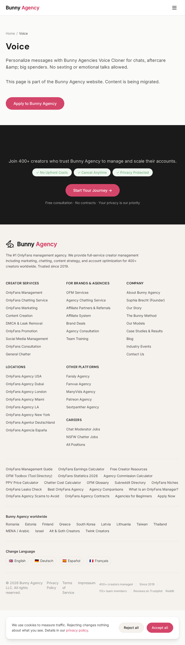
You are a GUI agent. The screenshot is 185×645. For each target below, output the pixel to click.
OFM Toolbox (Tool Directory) (29, 476)
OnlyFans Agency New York (28, 415)
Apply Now (166, 496)
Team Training (77, 339)
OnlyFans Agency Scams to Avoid (32, 496)
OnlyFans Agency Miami (25, 399)
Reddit (169, 591)
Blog (129, 339)
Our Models (135, 323)
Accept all (160, 628)
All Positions (75, 444)
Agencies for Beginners (133, 496)
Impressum (86, 583)
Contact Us (135, 354)
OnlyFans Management (24, 292)
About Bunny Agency (143, 292)
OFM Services (77, 292)
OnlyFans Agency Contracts (87, 496)
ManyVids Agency (80, 392)
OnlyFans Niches (165, 482)
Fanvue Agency (78, 384)
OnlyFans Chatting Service (27, 300)
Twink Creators (97, 531)
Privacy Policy (53, 585)
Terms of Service (68, 587)
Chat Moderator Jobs (83, 429)
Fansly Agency (78, 376)
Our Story (134, 308)
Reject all (131, 628)
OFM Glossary (98, 482)
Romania (12, 524)
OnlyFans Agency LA (22, 407)
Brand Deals (75, 323)
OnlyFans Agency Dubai (25, 384)
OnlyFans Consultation (23, 346)
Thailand (160, 524)
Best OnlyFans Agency (66, 489)
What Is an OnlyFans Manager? (153, 489)
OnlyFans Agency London (26, 392)
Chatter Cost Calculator (62, 482)
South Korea (85, 524)
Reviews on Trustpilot (148, 591)
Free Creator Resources (128, 469)
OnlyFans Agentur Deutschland (30, 422)
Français (98, 561)
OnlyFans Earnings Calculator (81, 469)
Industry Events (138, 346)
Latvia (106, 524)
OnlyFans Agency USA (24, 376)
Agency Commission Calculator (128, 476)
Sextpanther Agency (82, 407)
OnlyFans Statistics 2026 (78, 476)
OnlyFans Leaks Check (24, 489)
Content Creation (19, 315)
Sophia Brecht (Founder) (145, 300)
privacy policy (77, 630)
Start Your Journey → (92, 190)
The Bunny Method (141, 315)
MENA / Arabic (17, 531)
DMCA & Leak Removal (24, 323)
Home (10, 33)
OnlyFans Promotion (21, 331)
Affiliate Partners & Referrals (88, 308)
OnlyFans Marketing (22, 308)
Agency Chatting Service (86, 300)
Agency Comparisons (106, 489)
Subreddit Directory (130, 482)
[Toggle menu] (174, 8)
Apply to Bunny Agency (35, 103)
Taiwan (142, 524)
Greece (65, 524)
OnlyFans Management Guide (29, 469)
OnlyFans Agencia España (26, 430)
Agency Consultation (82, 331)
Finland (47, 524)
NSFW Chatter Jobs (82, 437)
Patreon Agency (79, 399)
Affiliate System (78, 315)
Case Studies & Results (144, 331)
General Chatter (18, 354)
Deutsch (44, 561)
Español (71, 561)
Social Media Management (27, 339)
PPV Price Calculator (22, 482)
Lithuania (124, 524)
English (17, 561)
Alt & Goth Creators (64, 531)
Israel (39, 531)
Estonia (30, 524)
